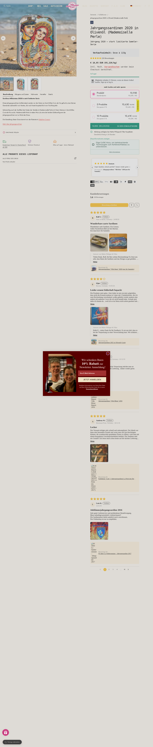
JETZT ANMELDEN (92, 379)
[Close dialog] (107, 353)
